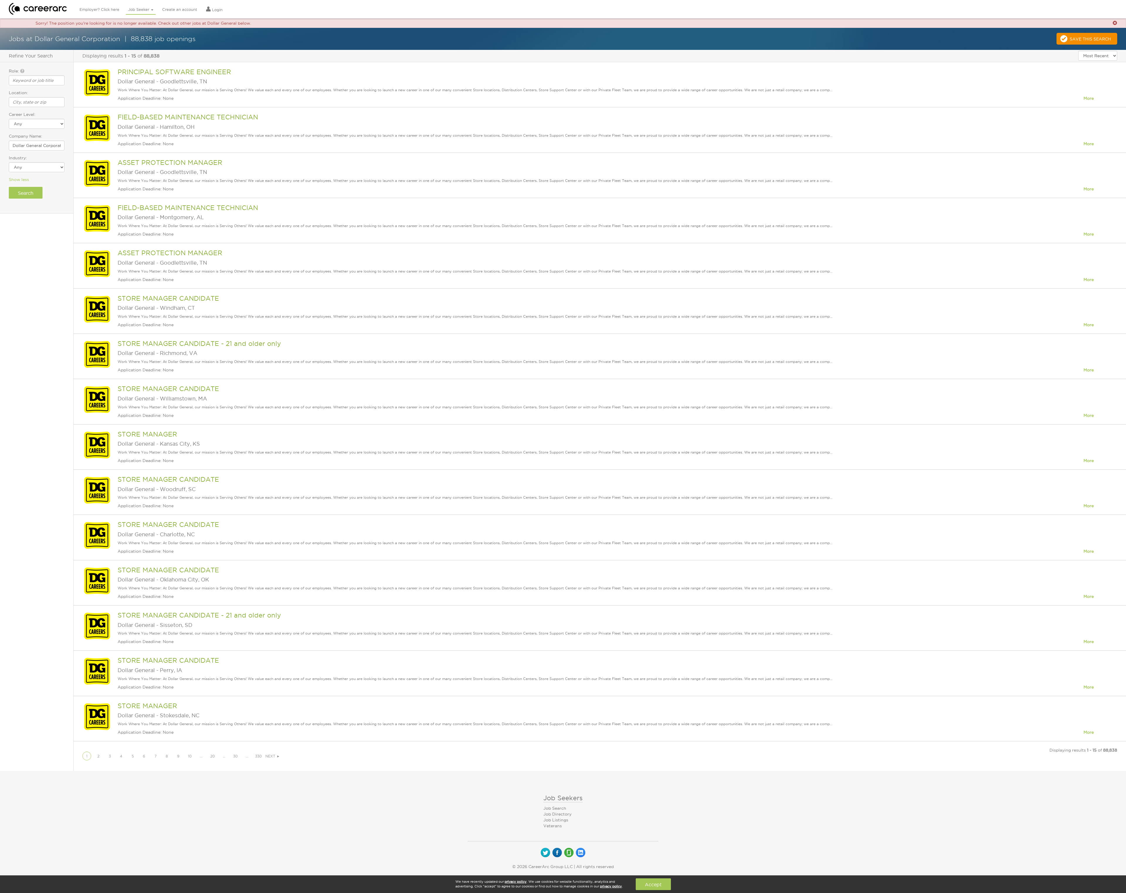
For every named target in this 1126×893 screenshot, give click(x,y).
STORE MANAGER (147, 434)
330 (258, 756)
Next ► (272, 756)
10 (190, 756)
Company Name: (25, 136)
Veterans (552, 825)
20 (212, 756)
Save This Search (1090, 39)
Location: (18, 92)
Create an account (179, 9)
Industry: (18, 157)
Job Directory (557, 814)
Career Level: (22, 114)
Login (217, 10)
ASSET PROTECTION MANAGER (170, 162)
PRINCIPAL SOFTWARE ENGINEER (174, 71)
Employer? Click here (99, 9)
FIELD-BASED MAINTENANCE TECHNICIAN (188, 117)
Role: (14, 71)
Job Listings (555, 820)
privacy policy (516, 881)
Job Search (554, 808)
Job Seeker (139, 9)
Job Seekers (563, 797)
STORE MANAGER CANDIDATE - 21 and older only (199, 343)
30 (235, 756)
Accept (653, 884)
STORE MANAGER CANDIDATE (168, 298)
